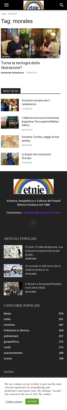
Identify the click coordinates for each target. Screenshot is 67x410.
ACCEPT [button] (32, 401)
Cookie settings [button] (14, 401)
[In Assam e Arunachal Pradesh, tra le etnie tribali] (13, 288)
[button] (6, 5)
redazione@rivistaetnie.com (41, 212)
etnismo (6, 56)
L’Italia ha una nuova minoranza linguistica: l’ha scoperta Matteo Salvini (40, 121)
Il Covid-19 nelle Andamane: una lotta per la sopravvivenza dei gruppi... (44, 251)
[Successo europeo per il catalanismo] (10, 105)
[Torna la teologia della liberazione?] (30, 43)
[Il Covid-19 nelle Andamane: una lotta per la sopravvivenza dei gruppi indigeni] (13, 251)
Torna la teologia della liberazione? (20, 65)
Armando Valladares (12, 72)
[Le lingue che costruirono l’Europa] (10, 159)
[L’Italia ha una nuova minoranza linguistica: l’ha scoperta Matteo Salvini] (10, 122)
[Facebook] (33, 223)
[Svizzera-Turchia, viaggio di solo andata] (10, 141)
